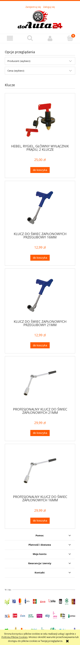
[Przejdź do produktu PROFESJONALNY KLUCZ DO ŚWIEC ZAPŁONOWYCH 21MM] (40, 383)
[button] (10, 38)
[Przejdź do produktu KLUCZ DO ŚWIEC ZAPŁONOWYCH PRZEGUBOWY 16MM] (40, 208)
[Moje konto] (50, 38)
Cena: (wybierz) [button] (15, 70)
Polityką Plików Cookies (14, 637)
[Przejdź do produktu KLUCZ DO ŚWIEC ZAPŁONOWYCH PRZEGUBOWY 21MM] (40, 295)
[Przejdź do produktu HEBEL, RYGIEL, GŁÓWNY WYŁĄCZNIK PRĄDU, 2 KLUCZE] (40, 120)
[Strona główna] (40, 19)
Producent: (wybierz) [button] (18, 61)
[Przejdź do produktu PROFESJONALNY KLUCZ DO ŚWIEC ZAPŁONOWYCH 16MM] (40, 471)
